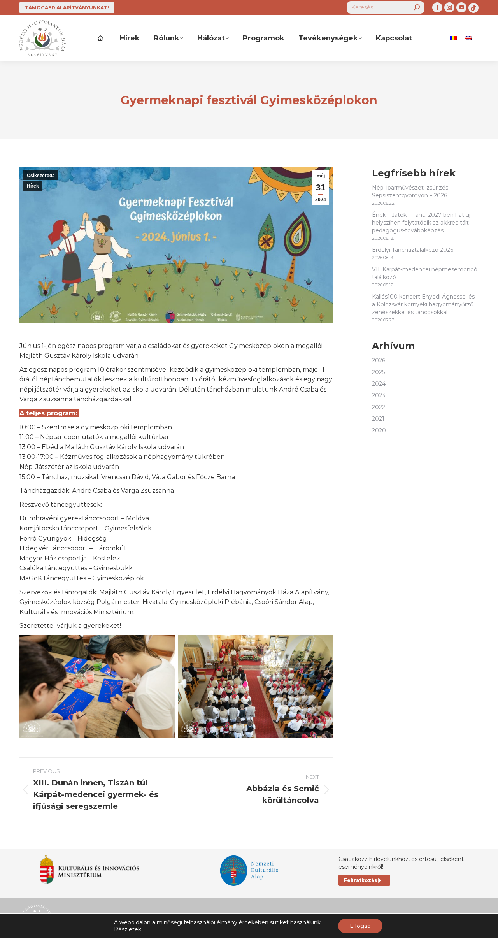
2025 (378, 372)
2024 (379, 383)
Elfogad (360, 925)
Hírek (33, 186)
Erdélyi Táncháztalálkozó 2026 (412, 249)
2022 (378, 407)
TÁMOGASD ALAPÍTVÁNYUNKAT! (67, 8)
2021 (378, 418)
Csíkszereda (41, 175)
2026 (378, 360)
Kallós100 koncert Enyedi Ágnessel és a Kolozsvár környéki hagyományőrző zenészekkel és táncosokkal (423, 304)
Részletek (127, 929)
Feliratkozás (360, 880)
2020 (379, 430)
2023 (378, 395)
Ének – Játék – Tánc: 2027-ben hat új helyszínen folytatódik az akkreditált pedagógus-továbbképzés (421, 222)
